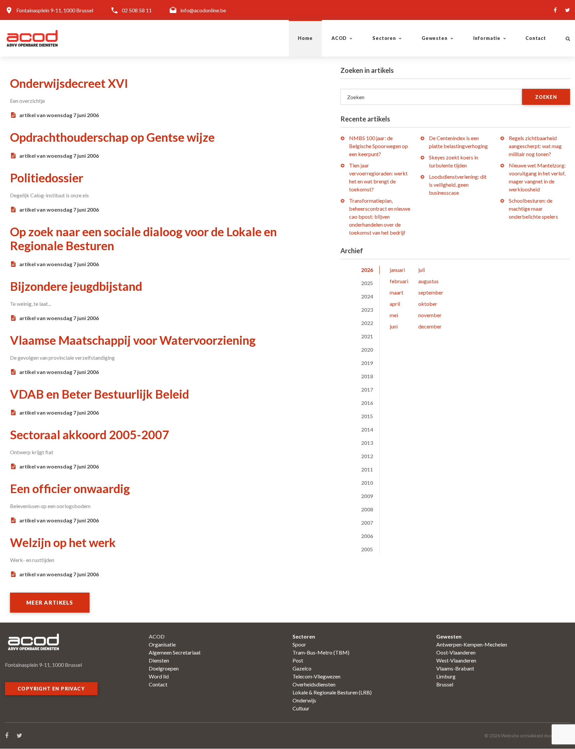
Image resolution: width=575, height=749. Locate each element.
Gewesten (435, 38)
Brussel (444, 684)
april (395, 303)
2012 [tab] (367, 456)
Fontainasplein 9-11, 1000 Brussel (54, 10)
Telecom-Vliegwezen (316, 676)
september (430, 292)
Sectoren (384, 38)
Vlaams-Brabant (455, 668)
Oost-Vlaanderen (456, 652)
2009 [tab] (367, 496)
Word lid (159, 676)
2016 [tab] (367, 403)
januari (397, 270)
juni (394, 326)
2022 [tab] (367, 323)
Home (305, 38)
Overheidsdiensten (313, 684)
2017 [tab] (367, 389)
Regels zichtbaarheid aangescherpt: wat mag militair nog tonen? (535, 146)
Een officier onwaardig (70, 488)
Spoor (299, 644)
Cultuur (300, 708)
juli (421, 270)
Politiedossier (46, 177)
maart (396, 292)
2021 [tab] (367, 336)
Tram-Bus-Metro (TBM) (320, 652)
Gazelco (301, 668)
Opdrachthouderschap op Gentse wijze (112, 137)
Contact (535, 38)
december (430, 326)
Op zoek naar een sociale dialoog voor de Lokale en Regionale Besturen (143, 238)
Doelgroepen (164, 668)
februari (399, 281)
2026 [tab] (367, 270)
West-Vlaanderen (456, 660)
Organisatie (162, 644)
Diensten (159, 660)
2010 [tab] (367, 482)
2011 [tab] (367, 469)
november (430, 315)
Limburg (446, 676)
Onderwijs (304, 700)
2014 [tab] (367, 429)
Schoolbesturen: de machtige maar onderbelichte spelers (533, 208)
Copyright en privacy (51, 688)
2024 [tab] (367, 296)
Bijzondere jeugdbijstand (76, 286)
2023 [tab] (367, 309)
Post (297, 660)
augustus (428, 281)
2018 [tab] (367, 376)
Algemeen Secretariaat (175, 652)
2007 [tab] (367, 522)
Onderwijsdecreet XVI (69, 83)
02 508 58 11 (137, 10)
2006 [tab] (367, 536)
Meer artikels (49, 602)
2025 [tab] (367, 283)
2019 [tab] (367, 363)
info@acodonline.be (203, 10)
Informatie (486, 38)
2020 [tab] (367, 349)
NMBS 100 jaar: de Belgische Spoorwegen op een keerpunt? (378, 146)
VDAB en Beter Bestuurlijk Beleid (99, 394)
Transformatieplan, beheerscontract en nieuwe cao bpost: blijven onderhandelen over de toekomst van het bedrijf (379, 216)
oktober (427, 303)
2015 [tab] (367, 416)
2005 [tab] (367, 549)
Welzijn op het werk (63, 542)
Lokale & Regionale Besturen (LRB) (332, 692)
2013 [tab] (367, 443)
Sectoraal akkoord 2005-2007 (89, 434)
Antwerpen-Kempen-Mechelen (471, 644)
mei (394, 315)
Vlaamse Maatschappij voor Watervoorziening (133, 340)
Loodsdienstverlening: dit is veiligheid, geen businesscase (457, 184)
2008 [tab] (367, 509)
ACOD (339, 38)
